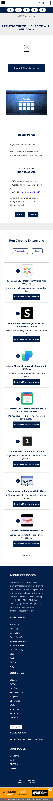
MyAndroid (14, 709)
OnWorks (14, 684)
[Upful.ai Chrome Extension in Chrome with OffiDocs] (28, 361)
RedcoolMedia (16, 692)
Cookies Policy (16, 650)
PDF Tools (14, 764)
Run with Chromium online (26, 68)
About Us (14, 629)
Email (40, 739)
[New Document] (26, 10)
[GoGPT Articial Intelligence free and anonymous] (10, 10)
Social (37, 251)
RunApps (14, 713)
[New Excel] (34, 10)
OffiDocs (13, 680)
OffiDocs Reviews (21, 781)
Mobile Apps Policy (18, 641)
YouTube (17, 739)
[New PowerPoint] (42, 10)
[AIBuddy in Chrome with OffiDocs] (28, 526)
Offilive (13, 768)
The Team (14, 625)
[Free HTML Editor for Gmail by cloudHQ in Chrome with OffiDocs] (28, 404)
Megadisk (14, 697)
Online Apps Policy (18, 637)
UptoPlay (14, 688)
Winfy (12, 705)
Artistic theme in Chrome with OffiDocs (26, 28)
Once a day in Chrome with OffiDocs (26, 451)
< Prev (20, 214)
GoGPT (13, 760)
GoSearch (14, 756)
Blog (12, 654)
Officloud (14, 718)
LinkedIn (29, 739)
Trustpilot (16, 727)
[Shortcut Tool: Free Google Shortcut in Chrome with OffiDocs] (28, 318)
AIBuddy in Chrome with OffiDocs (26, 530)
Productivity (20, 251)
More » (26, 555)
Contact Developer (31, 192)
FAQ (12, 666)
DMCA (13, 662)
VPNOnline (15, 701)
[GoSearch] (18, 10)
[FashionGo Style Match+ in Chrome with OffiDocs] (28, 276)
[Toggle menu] (3, 3)
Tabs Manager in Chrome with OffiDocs (27, 491)
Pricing (13, 658)
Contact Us (15, 633)
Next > (33, 214)
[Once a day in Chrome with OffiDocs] (28, 446)
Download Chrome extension (26, 297)
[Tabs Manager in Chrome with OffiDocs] (28, 486)
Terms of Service (17, 646)
